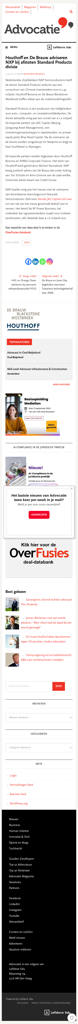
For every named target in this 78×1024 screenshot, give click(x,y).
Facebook (14, 898)
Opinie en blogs (18, 842)
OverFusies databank (18, 232)
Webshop (45, 7)
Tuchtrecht (15, 848)
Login (13, 775)
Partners (14, 888)
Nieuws (13, 819)
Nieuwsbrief (12, 7)
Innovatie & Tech (19, 837)
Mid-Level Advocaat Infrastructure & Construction (37, 369)
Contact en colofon (17, 12)
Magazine (30, 7)
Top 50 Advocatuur (20, 864)
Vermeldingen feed (21, 785)
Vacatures (15, 882)
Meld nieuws (17, 938)
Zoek (60, 686)
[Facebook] (28, 261)
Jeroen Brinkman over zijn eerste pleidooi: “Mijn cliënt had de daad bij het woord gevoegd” (46, 623)
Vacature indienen (20, 949)
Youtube (14, 916)
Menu (14, 47)
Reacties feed (18, 794)
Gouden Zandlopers (21, 858)
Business (14, 825)
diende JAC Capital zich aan (55, 199)
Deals (27, 243)
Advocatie (39, 25)
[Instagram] (49, 261)
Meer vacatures (61, 385)
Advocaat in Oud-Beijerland (23, 352)
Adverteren (15, 943)
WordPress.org (19, 803)
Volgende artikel (50, 276)
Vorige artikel (29, 276)
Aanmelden (39, 514)
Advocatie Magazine (21, 876)
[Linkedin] (35, 261)
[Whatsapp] (42, 261)
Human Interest (19, 831)
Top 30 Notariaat (19, 870)
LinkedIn (14, 904)
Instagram (15, 910)
